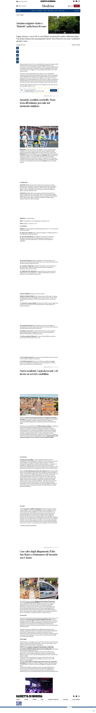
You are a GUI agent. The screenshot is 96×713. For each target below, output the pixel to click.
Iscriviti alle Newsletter (22, 1)
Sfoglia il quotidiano (22, 6)
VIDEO (56, 10)
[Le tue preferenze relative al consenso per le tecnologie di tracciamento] (93, 710)
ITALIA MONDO (39, 10)
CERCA (77, 10)
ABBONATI (77, 6)
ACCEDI (71, 6)
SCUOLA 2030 (61, 10)
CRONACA (33, 10)
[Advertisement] (29, 55)
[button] (39, 685)
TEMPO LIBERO (50, 10)
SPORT (44, 10)
